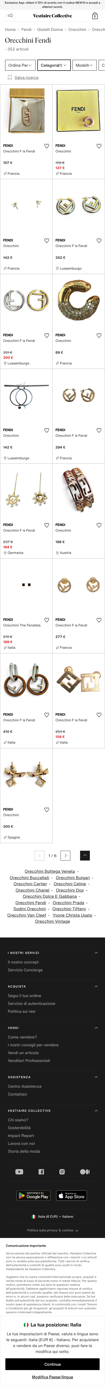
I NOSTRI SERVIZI (24, 953)
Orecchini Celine (69, 884)
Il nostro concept (23, 962)
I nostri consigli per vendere (33, 1045)
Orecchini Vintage (52, 921)
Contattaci (17, 1094)
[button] (95, 15)
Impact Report (21, 1135)
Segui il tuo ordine (24, 996)
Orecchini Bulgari (73, 878)
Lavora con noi (21, 1143)
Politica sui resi (21, 1011)
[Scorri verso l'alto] (85, 856)
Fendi (26, 29)
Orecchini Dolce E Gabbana (50, 896)
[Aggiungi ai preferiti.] (47, 146)
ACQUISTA (17, 987)
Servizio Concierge (25, 970)
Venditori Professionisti (29, 1060)
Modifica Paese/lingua (52, 1377)
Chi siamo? (18, 1120)
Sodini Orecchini (29, 909)
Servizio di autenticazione (31, 1003)
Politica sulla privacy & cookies (50, 1230)
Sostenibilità (19, 1128)
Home (10, 29)
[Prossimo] (65, 856)
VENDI (13, 1028)
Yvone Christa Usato (72, 915)
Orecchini (77, 29)
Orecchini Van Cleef (26, 915)
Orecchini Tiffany (69, 909)
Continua (52, 1364)
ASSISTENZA (19, 1077)
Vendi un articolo (23, 1053)
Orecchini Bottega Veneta (50, 871)
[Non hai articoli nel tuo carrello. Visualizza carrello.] (95, 15)
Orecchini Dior (70, 890)
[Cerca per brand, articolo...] (10, 15)
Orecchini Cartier (30, 884)
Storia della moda (24, 1151)
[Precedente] (39, 856)
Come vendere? (22, 1037)
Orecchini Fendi (30, 903)
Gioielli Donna (50, 29)
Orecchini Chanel (32, 890)
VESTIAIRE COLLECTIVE (29, 1111)
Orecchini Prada (68, 903)
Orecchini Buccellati (29, 878)
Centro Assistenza (25, 1086)
